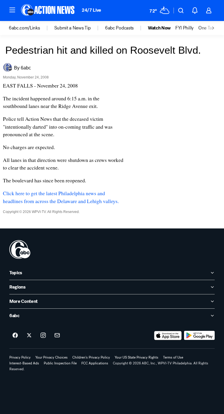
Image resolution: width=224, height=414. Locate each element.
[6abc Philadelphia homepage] (48, 10)
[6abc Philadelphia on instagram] (43, 335)
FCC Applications (94, 363)
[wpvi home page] (19, 249)
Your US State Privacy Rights (136, 357)
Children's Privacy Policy (91, 357)
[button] (12, 10)
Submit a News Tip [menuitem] (72, 28)
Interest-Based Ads (24, 363)
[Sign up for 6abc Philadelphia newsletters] (57, 335)
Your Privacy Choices (51, 357)
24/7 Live (91, 10)
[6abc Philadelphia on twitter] (29, 335)
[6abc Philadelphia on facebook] (15, 335)
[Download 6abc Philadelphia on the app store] (168, 335)
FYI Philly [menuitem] (184, 28)
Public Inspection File (60, 363)
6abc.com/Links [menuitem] (24, 28)
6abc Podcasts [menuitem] (119, 28)
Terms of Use (173, 357)
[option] (31, 28)
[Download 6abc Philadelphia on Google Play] (199, 335)
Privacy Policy (20, 357)
